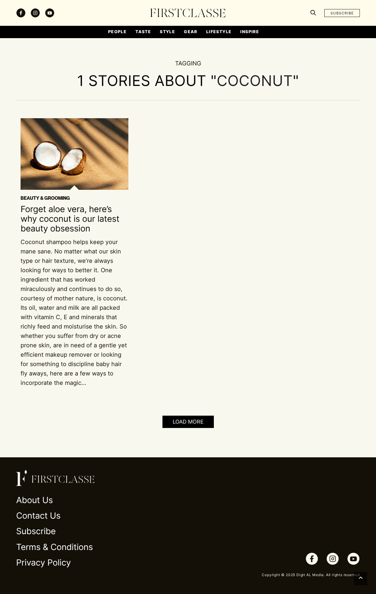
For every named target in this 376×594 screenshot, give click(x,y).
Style (167, 31)
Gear (190, 31)
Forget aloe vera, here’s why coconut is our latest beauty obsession (70, 219)
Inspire (249, 31)
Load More (188, 422)
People (117, 31)
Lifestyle (219, 31)
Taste (143, 31)
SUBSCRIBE (342, 13)
